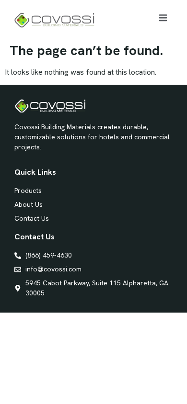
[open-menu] (163, 19)
